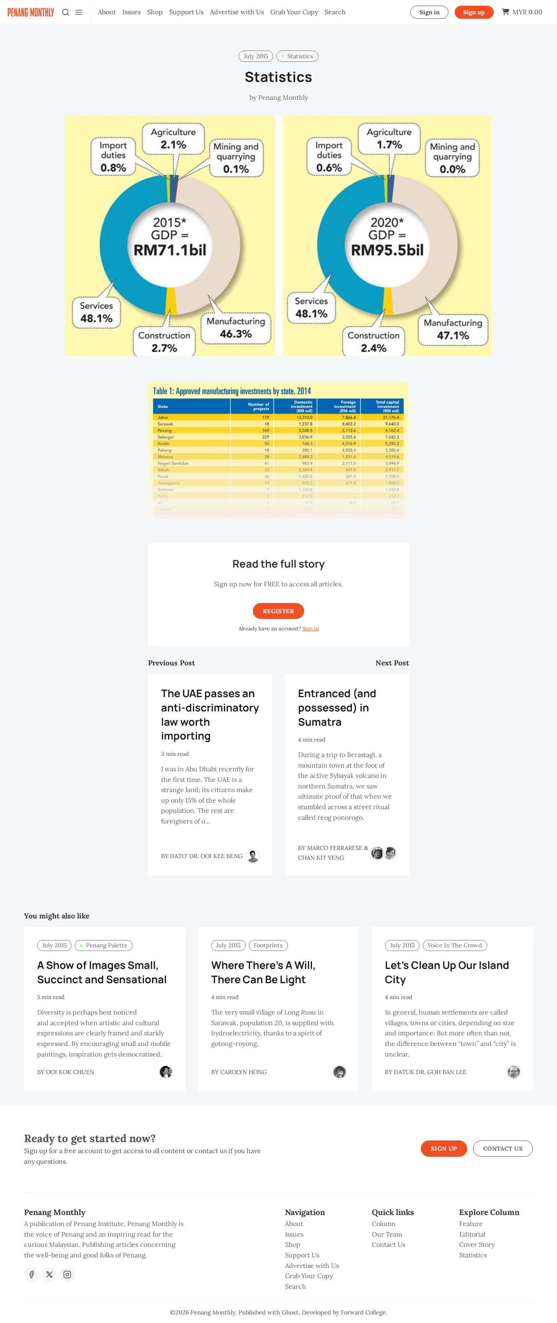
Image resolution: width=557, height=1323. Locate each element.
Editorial (472, 1234)
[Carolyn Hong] (340, 1072)
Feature (471, 1224)
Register (278, 611)
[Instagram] (67, 1274)
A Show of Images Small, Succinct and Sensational (102, 972)
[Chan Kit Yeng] (390, 853)
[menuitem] (107, 12)
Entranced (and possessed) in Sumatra (337, 707)
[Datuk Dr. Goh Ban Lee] (514, 1072)
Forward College (363, 1312)
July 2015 (256, 56)
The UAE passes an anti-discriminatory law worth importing (210, 714)
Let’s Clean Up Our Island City (447, 972)
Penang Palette (107, 945)
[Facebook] (31, 1274)
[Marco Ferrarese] (377, 853)
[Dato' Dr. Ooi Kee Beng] (253, 856)
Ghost (290, 1312)
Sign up (474, 12)
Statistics (300, 56)
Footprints (268, 945)
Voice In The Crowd (455, 945)
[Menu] (78, 12)
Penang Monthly (212, 1312)
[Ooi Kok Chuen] (166, 1072)
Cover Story (477, 1244)
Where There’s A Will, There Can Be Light (263, 972)
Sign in (430, 12)
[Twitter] (49, 1274)
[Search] (66, 12)
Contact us (503, 1148)
